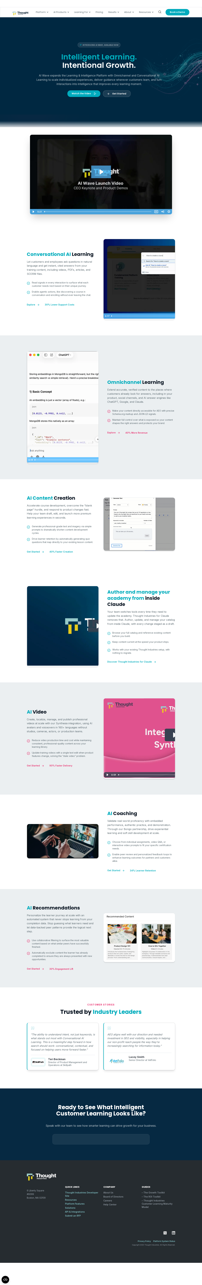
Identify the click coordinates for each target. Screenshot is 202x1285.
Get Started (119, 93)
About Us (108, 1192)
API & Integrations (75, 1211)
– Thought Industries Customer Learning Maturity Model (157, 1203)
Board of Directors (113, 1196)
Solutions (70, 1207)
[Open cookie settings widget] (5, 1279)
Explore (31, 304)
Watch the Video (82, 93)
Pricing (99, 12)
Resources (145, 12)
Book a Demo (177, 12)
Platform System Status (164, 1241)
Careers (107, 1200)
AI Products (59, 12)
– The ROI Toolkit (151, 1196)
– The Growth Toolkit (153, 1192)
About (127, 12)
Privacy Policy (144, 1241)
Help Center (109, 1204)
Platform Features (75, 1203)
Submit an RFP (73, 1215)
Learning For (81, 12)
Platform (41, 12)
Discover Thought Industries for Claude (129, 661)
